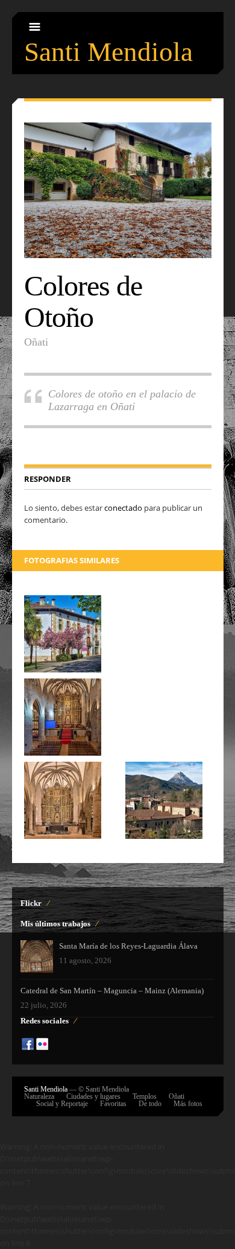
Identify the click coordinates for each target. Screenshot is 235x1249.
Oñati (176, 1096)
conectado (123, 507)
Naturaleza (39, 1096)
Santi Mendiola (108, 52)
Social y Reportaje (62, 1103)
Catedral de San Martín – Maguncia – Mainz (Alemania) (112, 990)
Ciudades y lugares (93, 1096)
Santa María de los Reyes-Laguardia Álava (128, 945)
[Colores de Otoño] (118, 190)
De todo (150, 1103)
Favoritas (113, 1103)
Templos (145, 1096)
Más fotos (188, 1103)
